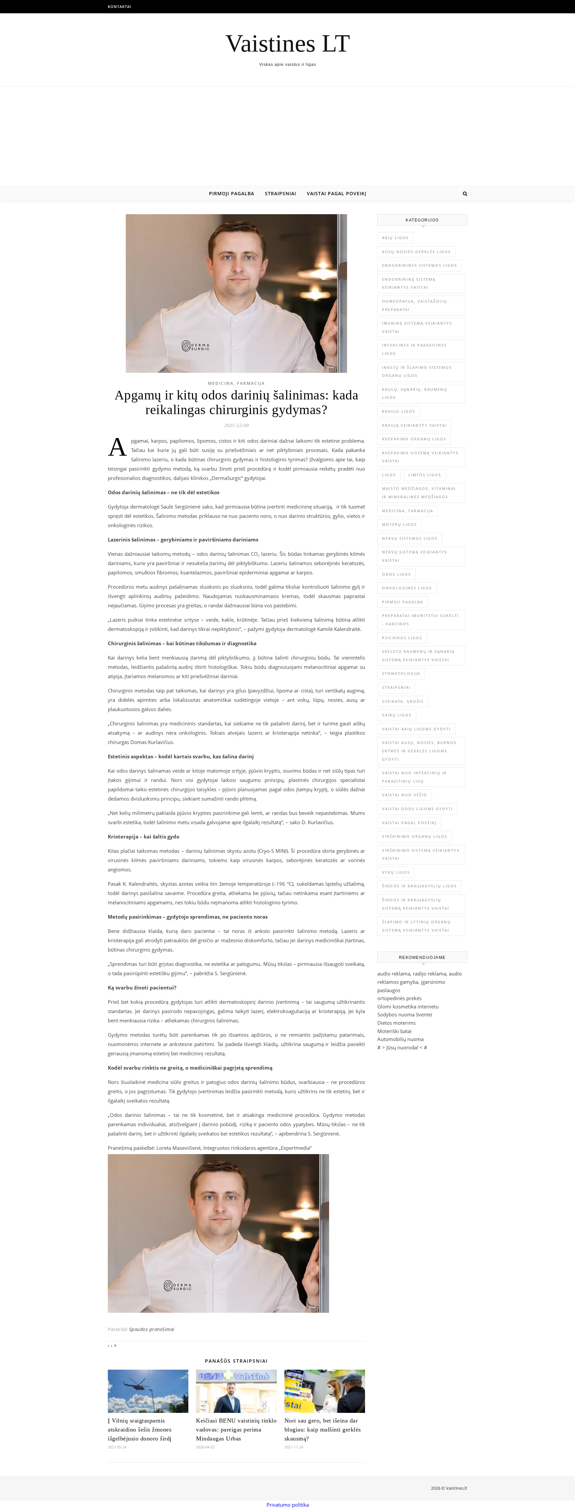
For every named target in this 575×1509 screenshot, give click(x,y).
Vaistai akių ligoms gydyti (416, 728)
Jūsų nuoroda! (402, 1047)
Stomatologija (401, 673)
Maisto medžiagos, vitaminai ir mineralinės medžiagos (419, 492)
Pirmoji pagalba (231, 193)
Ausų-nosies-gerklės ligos (416, 251)
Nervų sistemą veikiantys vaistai (414, 556)
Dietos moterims (396, 1022)
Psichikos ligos (402, 637)
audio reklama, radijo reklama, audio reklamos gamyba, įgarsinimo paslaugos (419, 981)
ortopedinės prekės (399, 998)
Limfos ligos (424, 474)
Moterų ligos (399, 524)
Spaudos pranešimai (152, 1329)
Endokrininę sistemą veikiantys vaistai (409, 283)
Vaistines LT (287, 43)
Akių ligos (395, 237)
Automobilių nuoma (400, 1039)
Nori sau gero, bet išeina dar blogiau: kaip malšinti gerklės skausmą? (323, 1429)
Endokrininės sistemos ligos (419, 265)
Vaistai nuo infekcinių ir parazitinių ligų (414, 777)
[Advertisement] (287, 136)
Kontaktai (119, 6)
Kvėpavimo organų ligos (414, 438)
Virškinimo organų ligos (414, 836)
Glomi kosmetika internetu (408, 1006)
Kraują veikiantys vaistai (414, 425)
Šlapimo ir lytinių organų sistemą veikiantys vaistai (416, 926)
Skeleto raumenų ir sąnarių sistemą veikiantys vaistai (418, 655)
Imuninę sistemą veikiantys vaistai (417, 327)
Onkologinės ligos (407, 587)
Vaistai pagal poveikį (336, 193)
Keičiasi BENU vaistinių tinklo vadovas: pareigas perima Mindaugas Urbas (236, 1429)
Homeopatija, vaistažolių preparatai (414, 305)
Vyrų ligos (396, 872)
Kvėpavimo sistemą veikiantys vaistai (420, 457)
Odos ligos (396, 574)
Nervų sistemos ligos (410, 538)
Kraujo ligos (398, 411)
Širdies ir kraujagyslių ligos (419, 885)
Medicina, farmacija (236, 383)
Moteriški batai (394, 1031)
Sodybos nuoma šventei (404, 1014)
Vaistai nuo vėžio (404, 794)
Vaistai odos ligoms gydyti (417, 808)
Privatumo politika (288, 1504)
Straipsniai (280, 193)
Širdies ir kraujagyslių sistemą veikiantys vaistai (415, 904)
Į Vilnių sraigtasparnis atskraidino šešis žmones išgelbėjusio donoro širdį (140, 1429)
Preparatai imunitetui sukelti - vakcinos (420, 619)
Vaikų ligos (397, 714)
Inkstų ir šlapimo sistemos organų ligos (417, 371)
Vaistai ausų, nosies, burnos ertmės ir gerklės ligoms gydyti (419, 750)
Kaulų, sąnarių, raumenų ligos (414, 393)
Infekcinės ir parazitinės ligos (414, 349)
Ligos (389, 474)
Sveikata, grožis (403, 701)
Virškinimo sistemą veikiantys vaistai (421, 854)
